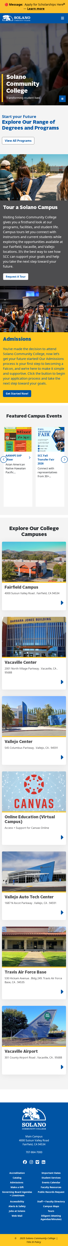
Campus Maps (51, 1206)
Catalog (17, 1177)
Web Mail (17, 1215)
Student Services (51, 1177)
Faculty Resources (51, 1187)
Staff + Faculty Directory (51, 1201)
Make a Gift (17, 1187)
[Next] (64, 459)
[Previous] (3, 459)
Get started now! (17, 393)
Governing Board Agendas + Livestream (17, 1193)
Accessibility (17, 1201)
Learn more (36, 8)
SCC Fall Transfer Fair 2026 (46, 459)
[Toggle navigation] (62, 18)
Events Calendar (51, 1182)
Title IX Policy (33, 1242)
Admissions (17, 1182)
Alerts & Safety (17, 1206)
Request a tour (16, 276)
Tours (51, 1211)
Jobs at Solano (17, 1211)
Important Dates (51, 1172)
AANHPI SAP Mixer (14, 457)
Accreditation (17, 1172)
